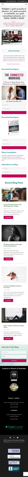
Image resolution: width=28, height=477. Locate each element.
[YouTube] (17, 437)
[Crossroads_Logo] (2, 4)
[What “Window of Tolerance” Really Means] (14, 325)
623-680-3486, (17, 59)
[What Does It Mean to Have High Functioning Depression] (14, 244)
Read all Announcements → (14, 64)
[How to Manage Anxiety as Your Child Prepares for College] (14, 205)
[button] (26, 4)
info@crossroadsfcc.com (19, 60)
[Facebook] (10, 437)
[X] (14, 437)
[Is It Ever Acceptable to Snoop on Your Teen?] (14, 285)
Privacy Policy (20, 441)
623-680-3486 (13, 158)
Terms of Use (13, 441)
